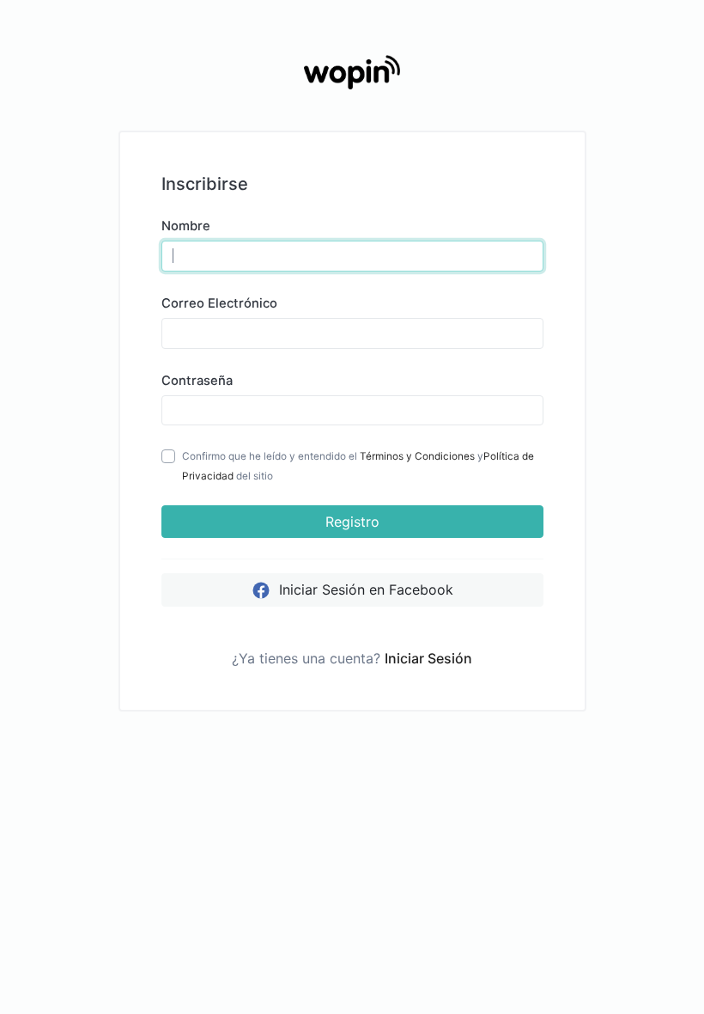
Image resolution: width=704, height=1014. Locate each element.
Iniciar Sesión (428, 658)
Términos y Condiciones (417, 456)
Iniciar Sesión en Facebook (364, 589)
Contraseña (197, 380)
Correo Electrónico (219, 303)
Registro (352, 521)
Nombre (185, 226)
